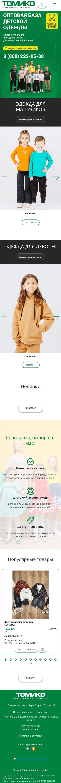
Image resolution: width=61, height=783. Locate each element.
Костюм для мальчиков (18, 622)
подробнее (30, 222)
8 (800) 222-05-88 (31, 729)
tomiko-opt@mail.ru (32, 735)
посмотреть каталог (30, 119)
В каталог (30, 407)
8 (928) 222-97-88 (31, 726)
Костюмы (9, 624)
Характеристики (26, 649)
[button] (56, 177)
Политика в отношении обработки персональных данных (30, 718)
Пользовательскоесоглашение (30, 712)
